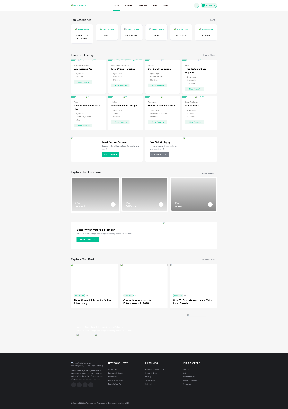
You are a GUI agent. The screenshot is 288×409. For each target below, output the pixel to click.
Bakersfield (154, 113)
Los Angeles (191, 80)
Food (106, 35)
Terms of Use (150, 380)
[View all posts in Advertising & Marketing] (82, 29)
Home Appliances (191, 102)
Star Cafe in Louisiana (159, 68)
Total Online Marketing (123, 68)
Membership (112, 377)
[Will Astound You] (88, 60)
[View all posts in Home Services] (131, 29)
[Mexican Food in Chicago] (125, 97)
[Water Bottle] (199, 97)
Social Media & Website (120, 65)
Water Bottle (192, 105)
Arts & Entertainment (82, 65)
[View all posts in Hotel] (156, 29)
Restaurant (181, 35)
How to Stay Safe (188, 377)
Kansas (88, 117)
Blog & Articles (151, 373)
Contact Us (186, 384)
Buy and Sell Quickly (115, 373)
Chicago (116, 113)
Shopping (206, 35)
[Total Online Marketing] (125, 60)
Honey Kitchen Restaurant (162, 105)
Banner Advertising (115, 380)
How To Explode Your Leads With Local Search (192, 302)
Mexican (151, 65)
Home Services (131, 35)
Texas (120, 77)
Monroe (153, 77)
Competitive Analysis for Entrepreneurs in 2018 (137, 302)
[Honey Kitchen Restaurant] (162, 97)
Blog (155, 5)
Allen (115, 77)
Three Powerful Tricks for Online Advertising (92, 302)
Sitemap (148, 377)
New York (80, 206)
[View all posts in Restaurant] (181, 29)
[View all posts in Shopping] (206, 29)
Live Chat (186, 369)
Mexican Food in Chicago (124, 105)
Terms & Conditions (189, 380)
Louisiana (160, 77)
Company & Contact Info (154, 369)
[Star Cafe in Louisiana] (162, 60)
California (163, 113)
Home (116, 5)
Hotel (156, 35)
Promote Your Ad (114, 384)
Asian (187, 65)
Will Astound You (83, 68)
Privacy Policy (150, 384)
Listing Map (142, 5)
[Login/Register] (196, 5)
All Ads (128, 5)
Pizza (76, 102)
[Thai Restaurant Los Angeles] (199, 60)
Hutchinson (80, 117)
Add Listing (210, 5)
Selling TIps (112, 369)
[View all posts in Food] (107, 29)
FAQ (184, 373)
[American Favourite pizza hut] (88, 97)
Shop (165, 5)
